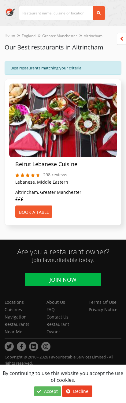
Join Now (63, 279)
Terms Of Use (103, 302)
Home (10, 35)
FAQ (50, 309)
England (28, 35)
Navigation (16, 317)
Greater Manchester (59, 35)
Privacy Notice (103, 309)
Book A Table (34, 212)
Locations (14, 302)
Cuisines (13, 309)
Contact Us (57, 317)
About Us (55, 302)
